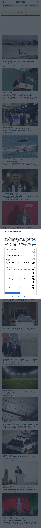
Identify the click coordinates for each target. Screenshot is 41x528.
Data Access (20, 296)
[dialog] (20, 264)
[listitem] (20, 249)
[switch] (33, 252)
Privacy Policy (26, 296)
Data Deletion (14, 296)
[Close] (39, 231)
